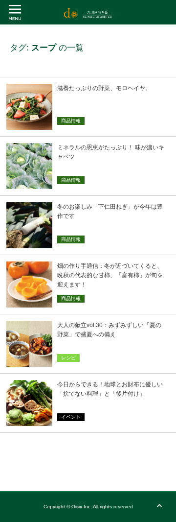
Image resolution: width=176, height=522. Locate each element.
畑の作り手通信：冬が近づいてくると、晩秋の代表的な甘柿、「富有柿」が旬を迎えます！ (110, 275)
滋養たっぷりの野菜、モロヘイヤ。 (104, 88)
